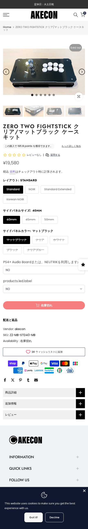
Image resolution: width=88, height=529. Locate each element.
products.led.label (17, 281)
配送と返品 (10, 320)
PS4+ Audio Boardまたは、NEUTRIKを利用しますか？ (43, 262)
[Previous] (6, 72)
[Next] (82, 72)
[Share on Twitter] (13, 380)
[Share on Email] (36, 380)
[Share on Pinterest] (20, 380)
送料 (12, 172)
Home (7, 27)
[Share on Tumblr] (28, 380)
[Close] (84, 491)
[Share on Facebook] (5, 380)
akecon (20, 329)
